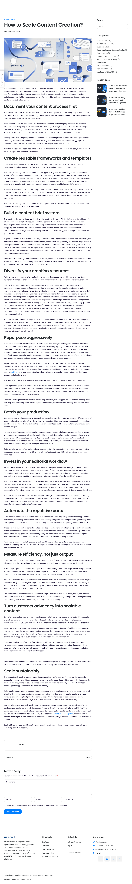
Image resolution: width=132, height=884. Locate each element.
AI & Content (102, 40)
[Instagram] (113, 859)
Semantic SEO (102, 69)
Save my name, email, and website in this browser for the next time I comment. (37, 806)
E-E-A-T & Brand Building (107, 59)
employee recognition (64, 714)
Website (69, 799)
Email (38, 799)
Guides (100, 62)
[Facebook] (100, 859)
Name (9, 799)
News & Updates (103, 66)
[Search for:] (112, 26)
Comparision (102, 53)
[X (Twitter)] (119, 859)
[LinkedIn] (107, 859)
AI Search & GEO (103, 44)
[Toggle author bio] (87, 745)
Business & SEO (9, 19)
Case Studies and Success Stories (111, 50)
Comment (10, 782)
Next (87, 757)
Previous (10, 757)
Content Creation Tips (106, 56)
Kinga (18, 31)
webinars (14, 372)
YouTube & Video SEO (105, 72)
